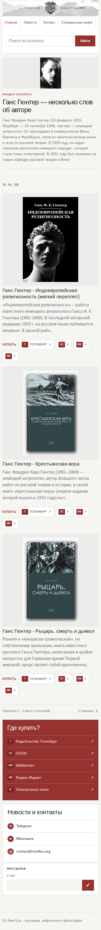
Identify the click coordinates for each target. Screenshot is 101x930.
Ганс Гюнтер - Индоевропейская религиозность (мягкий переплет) (41, 294)
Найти (85, 41)
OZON (51, 753)
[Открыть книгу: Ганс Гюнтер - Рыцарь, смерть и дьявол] (50, 580)
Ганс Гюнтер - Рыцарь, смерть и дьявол (49, 631)
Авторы (49, 22)
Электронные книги (52, 789)
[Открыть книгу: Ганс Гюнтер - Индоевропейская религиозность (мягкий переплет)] (50, 239)
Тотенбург (37, 344)
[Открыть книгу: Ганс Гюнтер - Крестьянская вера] (50, 413)
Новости (30, 22)
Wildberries (51, 765)
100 (16, 184)
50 (9, 184)
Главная (11, 22)
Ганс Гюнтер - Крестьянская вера (41, 464)
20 (4, 184)
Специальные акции (76, 22)
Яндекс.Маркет (51, 777)
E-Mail (11, 875)
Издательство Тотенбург (52, 741)
